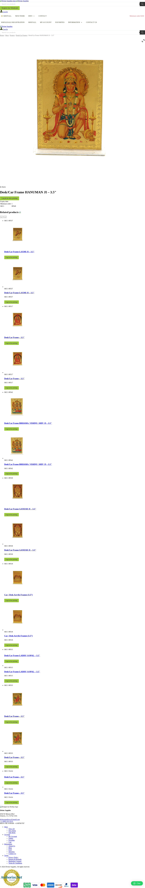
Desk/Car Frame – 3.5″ (14, 337)
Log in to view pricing (9, 198)
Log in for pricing (11, 257)
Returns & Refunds (14, 859)
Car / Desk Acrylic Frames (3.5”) (18, 595)
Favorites (59, 22)
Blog (10, 848)
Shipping (11, 852)
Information (74, 22)
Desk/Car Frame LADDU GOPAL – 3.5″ (22, 655)
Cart (9, 842)
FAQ (10, 850)
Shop (7, 35)
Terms (6, 855)
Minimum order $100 (137, 16)
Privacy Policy (13, 857)
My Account (45, 22)
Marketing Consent (14, 861)
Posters (12, 35)
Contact (42, 16)
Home (2, 35)
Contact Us (91, 22)
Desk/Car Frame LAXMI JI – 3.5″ (19, 252)
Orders (10, 838)
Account (7, 834)
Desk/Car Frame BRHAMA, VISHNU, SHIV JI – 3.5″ (28, 423)
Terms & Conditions (15, 863)
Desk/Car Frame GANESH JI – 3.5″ (20, 509)
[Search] (142, 4)
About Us (11, 846)
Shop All (7, 16)
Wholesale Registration (13, 22)
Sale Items (11, 833)
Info (30, 16)
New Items (20, 16)
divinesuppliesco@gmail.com (10, 819)
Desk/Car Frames (21, 35)
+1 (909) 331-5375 (6, 821)
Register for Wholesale (10, 8)
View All (11, 829)
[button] (137, 883)
